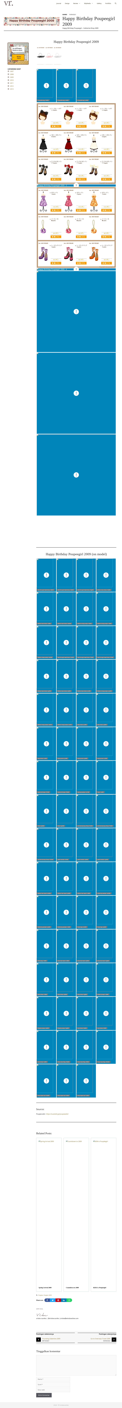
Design (67, 3)
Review (75, 3)
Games (64, 14)
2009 (12, 77)
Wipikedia (87, 3)
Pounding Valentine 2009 (51, 1339)
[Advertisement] (76, 529)
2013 (12, 89)
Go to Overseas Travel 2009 (100, 1339)
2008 (12, 74)
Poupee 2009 (48, 1295)
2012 (12, 86)
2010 (12, 80)
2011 (12, 83)
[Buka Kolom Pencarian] (115, 3)
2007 (12, 71)
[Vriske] (8, 3)
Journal (58, 3)
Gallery (99, 3)
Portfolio (108, 3)
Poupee (40, 1295)
